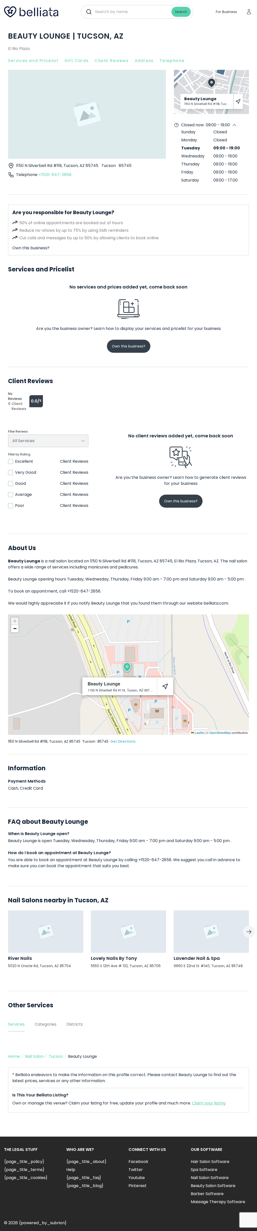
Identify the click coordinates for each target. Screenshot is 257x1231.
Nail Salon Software (210, 1178)
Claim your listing (208, 1103)
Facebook (138, 1161)
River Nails (20, 958)
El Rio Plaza (19, 48)
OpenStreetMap (220, 732)
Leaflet (199, 732)
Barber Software (207, 1194)
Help (70, 1170)
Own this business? (30, 248)
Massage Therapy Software (218, 1202)
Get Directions (123, 741)
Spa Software (204, 1170)
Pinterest (137, 1186)
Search (181, 11)
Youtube (136, 1178)
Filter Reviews (18, 432)
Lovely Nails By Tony (114, 958)
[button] (127, 667)
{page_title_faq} (83, 1178)
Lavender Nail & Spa (197, 958)
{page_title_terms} (24, 1170)
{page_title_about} (86, 1161)
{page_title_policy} (24, 1161)
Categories (45, 1024)
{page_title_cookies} (25, 1178)
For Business (226, 11)
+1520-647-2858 (55, 175)
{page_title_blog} (84, 1186)
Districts (75, 1024)
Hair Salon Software (210, 1161)
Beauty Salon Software (213, 1186)
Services (16, 1024)
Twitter (135, 1170)
